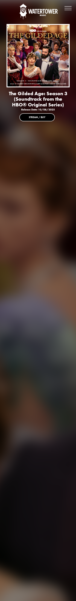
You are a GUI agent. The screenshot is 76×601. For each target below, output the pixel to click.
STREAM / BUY (37, 117)
